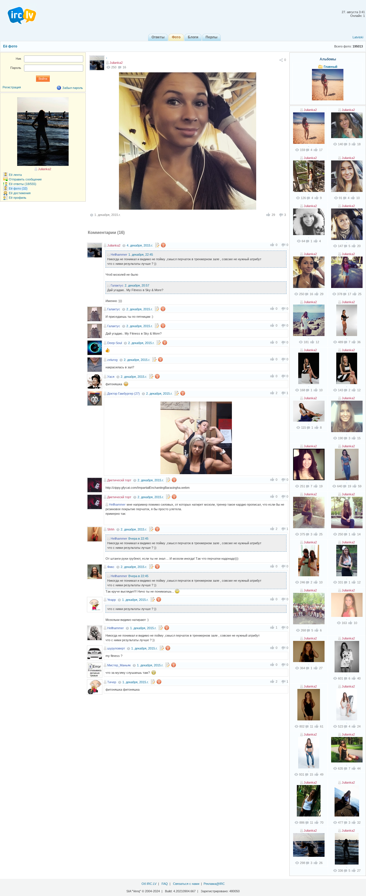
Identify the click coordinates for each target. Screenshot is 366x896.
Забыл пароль (72, 88)
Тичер (111, 682)
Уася (110, 376)
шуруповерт (116, 648)
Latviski (358, 37)
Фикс (110, 567)
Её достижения (20, 193)
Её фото (10, 46)
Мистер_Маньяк (119, 665)
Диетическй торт (119, 480)
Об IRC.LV (149, 883)
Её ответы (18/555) (22, 184)
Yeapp (111, 599)
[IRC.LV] (18, 14)
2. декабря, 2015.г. (139, 309)
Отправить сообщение (25, 179)
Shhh (110, 529)
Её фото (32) (18, 188)
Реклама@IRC (214, 883)
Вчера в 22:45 (138, 538)
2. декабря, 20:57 (137, 285)
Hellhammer (119, 254)
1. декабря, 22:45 (140, 254)
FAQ (165, 883)
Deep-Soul (114, 343)
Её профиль (17, 197)
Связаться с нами (186, 883)
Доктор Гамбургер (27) (123, 393)
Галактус (117, 285)
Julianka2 (116, 62)
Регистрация (12, 87)
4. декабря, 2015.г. (140, 245)
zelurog (112, 359)
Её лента (15, 174)
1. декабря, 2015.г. (135, 599)
